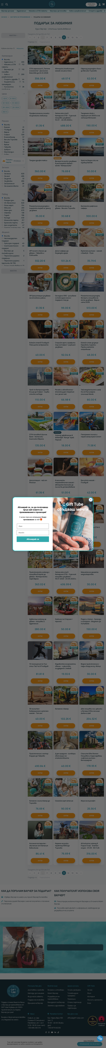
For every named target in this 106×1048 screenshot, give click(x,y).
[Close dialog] (91, 499)
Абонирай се (33, 539)
